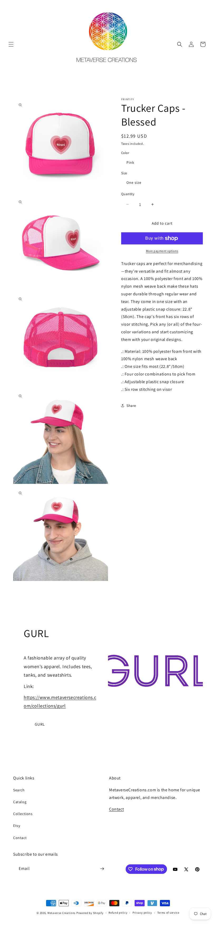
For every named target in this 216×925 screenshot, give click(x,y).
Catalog (19, 801)
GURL (40, 724)
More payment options (162, 251)
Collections (23, 813)
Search (19, 790)
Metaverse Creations (61, 913)
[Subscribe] (102, 869)
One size (133, 182)
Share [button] (131, 405)
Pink (130, 162)
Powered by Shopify (90, 913)
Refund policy (118, 912)
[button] (11, 44)
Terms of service (168, 912)
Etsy (16, 825)
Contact (20, 837)
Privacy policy (142, 912)
